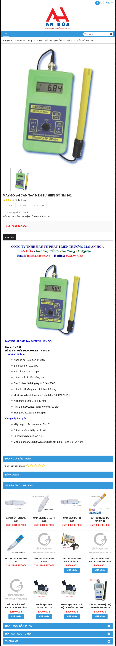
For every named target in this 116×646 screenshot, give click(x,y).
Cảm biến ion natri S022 (44, 519)
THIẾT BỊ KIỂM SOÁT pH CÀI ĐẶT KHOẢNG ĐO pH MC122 (16, 607)
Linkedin (39, 205)
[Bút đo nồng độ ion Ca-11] (99, 503)
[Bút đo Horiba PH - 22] (16, 543)
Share (9, 205)
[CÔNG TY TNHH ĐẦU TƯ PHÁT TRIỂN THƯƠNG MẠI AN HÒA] (58, 30)
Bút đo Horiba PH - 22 (16, 560)
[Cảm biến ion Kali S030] (16, 503)
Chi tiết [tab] (9, 237)
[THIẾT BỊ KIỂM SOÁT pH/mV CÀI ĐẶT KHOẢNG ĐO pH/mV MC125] (72, 543)
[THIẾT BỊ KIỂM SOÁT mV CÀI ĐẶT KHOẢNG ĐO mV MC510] (99, 543)
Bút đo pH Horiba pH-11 (44, 560)
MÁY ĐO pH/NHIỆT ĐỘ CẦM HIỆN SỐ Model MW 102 (100, 607)
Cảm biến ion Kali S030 (16, 519)
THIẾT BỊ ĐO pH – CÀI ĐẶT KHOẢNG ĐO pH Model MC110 (72, 607)
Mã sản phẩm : (14, 212)
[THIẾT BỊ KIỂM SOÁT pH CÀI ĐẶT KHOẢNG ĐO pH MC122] (16, 589)
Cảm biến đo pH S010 (72, 519)
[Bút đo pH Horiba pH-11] (44, 543)
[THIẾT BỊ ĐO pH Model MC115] (44, 589)
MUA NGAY (72, 570)
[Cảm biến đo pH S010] (72, 503)
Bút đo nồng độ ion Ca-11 (99, 519)
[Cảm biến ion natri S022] (44, 503)
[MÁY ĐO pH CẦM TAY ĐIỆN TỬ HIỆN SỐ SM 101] (58, 106)
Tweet (24, 205)
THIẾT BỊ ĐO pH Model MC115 (44, 606)
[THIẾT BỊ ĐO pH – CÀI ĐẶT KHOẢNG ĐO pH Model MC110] (72, 589)
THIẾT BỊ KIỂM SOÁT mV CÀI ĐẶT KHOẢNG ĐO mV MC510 (100, 561)
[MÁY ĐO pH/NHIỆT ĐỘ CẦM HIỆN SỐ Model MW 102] (99, 589)
